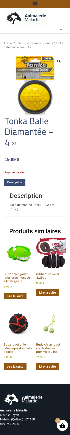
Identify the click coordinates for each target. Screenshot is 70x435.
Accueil (8, 43)
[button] (35, 3)
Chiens (20, 43)
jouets (49, 43)
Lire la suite (15, 296)
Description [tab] (14, 182)
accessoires (35, 43)
